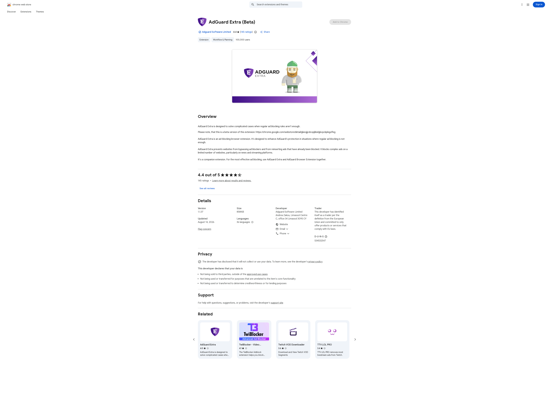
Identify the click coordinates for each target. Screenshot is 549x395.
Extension (204, 39)
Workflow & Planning (222, 39)
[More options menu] (522, 4)
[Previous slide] (194, 339)
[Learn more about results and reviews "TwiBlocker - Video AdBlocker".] (245, 348)
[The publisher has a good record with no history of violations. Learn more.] (199, 32)
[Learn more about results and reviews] (326, 236)
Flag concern (204, 229)
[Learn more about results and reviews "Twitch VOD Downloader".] (285, 348)
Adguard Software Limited (216, 32)
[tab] (11, 11)
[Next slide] (355, 339)
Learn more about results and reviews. (231, 180)
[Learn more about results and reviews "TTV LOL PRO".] (324, 348)
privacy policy (315, 261)
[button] (528, 5)
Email (282, 229)
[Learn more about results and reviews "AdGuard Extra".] (207, 348)
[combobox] (279, 4)
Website (284, 224)
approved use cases (257, 274)
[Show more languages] (252, 222)
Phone (283, 233)
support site (277, 302)
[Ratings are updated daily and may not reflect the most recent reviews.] (255, 32)
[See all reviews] (207, 188)
